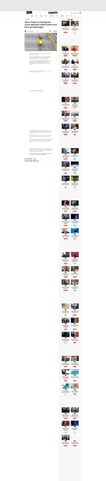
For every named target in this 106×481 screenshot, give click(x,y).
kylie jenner (74, 366)
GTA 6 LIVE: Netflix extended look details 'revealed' (74, 429)
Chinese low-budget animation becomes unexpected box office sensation (74, 184)
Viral (57, 15)
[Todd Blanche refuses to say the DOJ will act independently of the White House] (66, 126)
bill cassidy (65, 366)
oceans (75, 238)
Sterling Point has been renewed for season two (75, 274)
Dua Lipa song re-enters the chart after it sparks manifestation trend (65, 170)
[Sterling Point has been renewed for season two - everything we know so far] (75, 268)
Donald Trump (65, 32)
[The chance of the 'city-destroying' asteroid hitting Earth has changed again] (66, 178)
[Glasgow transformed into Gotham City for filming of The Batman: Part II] (66, 475)
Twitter (40, 130)
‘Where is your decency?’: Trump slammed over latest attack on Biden (65, 443)
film (74, 187)
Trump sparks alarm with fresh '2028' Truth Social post (65, 105)
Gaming (41, 15)
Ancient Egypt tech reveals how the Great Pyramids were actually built (65, 312)
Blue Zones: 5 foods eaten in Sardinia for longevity (75, 377)
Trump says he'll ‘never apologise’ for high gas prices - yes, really (65, 29)
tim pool (75, 107)
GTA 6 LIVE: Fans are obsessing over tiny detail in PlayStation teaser (75, 29)
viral (28, 19)
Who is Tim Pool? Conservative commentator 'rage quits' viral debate (75, 105)
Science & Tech (51, 15)
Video (67, 15)
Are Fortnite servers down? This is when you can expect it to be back (65, 391)
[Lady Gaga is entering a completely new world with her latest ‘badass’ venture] (66, 371)
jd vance (66, 211)
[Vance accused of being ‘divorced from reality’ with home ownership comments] (66, 203)
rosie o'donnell (65, 290)
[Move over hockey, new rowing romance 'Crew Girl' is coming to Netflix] (66, 61)
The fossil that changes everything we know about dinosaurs (74, 288)
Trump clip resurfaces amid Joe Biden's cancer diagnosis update (75, 443)
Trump (46, 15)
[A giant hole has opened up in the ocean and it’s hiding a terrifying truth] (75, 230)
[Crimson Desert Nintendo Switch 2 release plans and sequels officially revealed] (66, 423)
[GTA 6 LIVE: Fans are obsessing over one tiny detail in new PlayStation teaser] (75, 23)
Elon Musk (75, 342)
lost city (75, 225)
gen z (74, 263)
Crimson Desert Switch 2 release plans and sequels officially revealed (65, 429)
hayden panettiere (75, 55)
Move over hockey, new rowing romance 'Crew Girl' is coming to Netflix (65, 67)
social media (36, 56)
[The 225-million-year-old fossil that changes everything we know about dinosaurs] (75, 282)
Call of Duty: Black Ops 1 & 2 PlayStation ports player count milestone (65, 340)
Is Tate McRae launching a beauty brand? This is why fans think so (75, 132)
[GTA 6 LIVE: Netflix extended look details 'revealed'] (75, 423)
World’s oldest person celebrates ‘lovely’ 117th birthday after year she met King (65, 467)
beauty (75, 134)
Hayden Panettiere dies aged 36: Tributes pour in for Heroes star (75, 54)
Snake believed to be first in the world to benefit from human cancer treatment (75, 467)
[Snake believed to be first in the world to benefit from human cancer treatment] (75, 461)
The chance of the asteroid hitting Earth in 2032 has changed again (65, 184)
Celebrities (62, 15)
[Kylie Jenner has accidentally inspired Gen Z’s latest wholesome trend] (75, 358)
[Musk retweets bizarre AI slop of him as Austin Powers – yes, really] (75, 334)
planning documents (39, 61)
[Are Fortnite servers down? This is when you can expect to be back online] (66, 386)
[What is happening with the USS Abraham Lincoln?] (75, 113)
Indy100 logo (53, 13)
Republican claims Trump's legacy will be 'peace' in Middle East (65, 156)
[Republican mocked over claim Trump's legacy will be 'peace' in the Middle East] (66, 150)
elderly (65, 470)
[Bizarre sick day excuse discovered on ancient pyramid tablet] (75, 475)
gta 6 (74, 32)
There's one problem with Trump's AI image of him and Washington (66, 119)
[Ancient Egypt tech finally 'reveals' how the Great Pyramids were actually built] (66, 306)
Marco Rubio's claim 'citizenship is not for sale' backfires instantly (74, 415)
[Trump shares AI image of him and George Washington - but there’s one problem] (66, 113)
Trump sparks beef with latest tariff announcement (65, 274)
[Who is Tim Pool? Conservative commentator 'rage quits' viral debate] (75, 99)
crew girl (66, 69)
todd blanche (65, 134)
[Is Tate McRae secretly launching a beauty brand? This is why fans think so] (75, 126)
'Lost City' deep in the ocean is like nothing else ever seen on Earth (75, 222)
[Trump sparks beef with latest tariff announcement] (66, 268)
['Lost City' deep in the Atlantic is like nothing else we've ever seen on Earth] (75, 216)
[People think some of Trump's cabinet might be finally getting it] (66, 410)
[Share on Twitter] (55, 31)
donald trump (74, 69)
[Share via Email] (56, 31)
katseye (66, 329)
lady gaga (65, 380)
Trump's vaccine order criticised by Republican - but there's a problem (66, 364)
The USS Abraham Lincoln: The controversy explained (75, 119)
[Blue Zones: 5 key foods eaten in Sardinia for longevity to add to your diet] (75, 371)
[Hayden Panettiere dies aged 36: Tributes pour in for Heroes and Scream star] (75, 48)
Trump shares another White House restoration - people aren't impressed (65, 222)
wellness (75, 380)
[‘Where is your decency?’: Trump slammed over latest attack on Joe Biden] (66, 437)
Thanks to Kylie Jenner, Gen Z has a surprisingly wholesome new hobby (74, 364)
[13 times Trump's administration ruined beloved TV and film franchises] (66, 254)
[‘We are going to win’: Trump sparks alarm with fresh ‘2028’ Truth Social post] (66, 99)
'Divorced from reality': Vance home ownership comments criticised (65, 209)
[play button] (41, 42)
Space (65, 187)
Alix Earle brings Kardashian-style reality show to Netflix (75, 391)
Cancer (75, 470)
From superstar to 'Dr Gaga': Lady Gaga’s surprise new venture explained (65, 377)
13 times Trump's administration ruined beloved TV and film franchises (65, 260)
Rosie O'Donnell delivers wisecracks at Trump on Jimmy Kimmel (65, 288)
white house (65, 263)
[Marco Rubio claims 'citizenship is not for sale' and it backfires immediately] (75, 410)
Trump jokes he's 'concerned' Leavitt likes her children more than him (75, 67)
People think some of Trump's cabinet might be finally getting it (65, 415)
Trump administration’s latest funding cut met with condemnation (74, 312)
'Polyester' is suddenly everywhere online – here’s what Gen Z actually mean (74, 260)
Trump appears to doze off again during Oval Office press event (74, 81)
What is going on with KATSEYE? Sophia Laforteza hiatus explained (65, 326)
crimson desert (65, 432)
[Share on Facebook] (53, 31)
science (75, 290)
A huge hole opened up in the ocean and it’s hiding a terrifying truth (75, 236)
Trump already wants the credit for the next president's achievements (66, 81)
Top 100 (32, 15)
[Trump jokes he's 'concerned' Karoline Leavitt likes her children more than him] (75, 61)
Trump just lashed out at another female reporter (65, 54)
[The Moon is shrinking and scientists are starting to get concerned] (75, 164)
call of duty (65, 342)
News (36, 15)
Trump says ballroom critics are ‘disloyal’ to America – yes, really (65, 236)
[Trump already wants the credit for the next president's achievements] (66, 75)
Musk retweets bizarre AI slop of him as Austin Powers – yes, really (75, 340)
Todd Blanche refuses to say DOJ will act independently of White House (65, 132)
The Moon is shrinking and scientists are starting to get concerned (75, 170)
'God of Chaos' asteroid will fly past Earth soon (74, 156)
